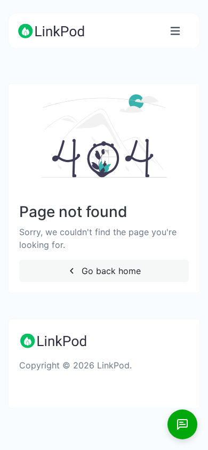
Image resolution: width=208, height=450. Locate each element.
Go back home (110, 271)
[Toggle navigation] (175, 31)
